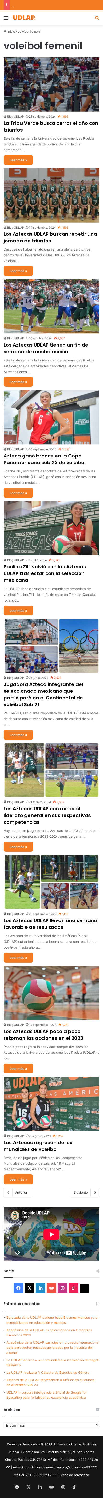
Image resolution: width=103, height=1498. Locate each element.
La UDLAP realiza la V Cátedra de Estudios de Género (47, 1372)
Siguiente (81, 1192)
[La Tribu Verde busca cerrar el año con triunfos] (51, 84)
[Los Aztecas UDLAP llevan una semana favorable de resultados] (51, 882)
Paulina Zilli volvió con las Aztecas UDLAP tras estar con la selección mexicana (45, 573)
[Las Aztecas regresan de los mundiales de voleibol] (51, 1104)
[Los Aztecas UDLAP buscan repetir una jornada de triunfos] (51, 195)
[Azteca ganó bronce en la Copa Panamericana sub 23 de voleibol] (51, 417)
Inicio (10, 31)
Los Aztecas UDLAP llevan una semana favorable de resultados (50, 924)
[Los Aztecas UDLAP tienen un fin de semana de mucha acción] (51, 306)
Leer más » (18, 160)
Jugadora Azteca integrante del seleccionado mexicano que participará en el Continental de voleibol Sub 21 (43, 694)
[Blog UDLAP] (24, 17)
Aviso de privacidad (74, 1475)
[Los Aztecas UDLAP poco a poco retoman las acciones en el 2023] (51, 993)
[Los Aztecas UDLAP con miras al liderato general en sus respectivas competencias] (51, 770)
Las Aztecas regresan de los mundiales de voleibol (38, 1146)
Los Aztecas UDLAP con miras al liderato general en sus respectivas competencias (47, 815)
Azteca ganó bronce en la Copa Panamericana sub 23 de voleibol (45, 459)
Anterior (21, 1192)
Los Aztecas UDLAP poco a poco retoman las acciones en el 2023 (43, 1034)
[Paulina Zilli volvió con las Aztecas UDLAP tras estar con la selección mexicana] (51, 528)
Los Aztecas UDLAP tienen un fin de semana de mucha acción (46, 348)
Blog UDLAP (15, 116)
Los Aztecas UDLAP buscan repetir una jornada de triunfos (50, 237)
